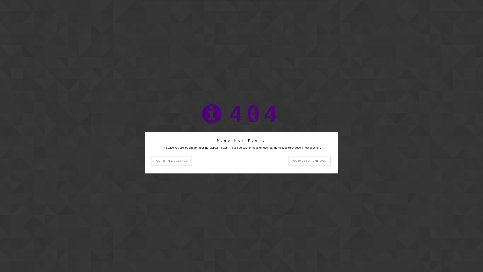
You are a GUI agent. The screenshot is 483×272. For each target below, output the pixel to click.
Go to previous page (171, 161)
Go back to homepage (309, 161)
